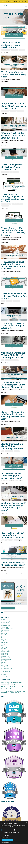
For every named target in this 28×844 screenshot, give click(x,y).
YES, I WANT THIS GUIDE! (8, 607)
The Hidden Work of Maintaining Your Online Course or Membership (13, 384)
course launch (4, 633)
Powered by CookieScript (6, 842)
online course (21, 389)
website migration (5, 676)
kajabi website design (6, 239)
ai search (3, 271)
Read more (9, 828)
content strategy (5, 81)
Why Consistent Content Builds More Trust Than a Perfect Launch (13, 106)
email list (3, 636)
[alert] (14, 832)
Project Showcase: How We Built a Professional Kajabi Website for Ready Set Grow (13, 231)
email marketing (5, 203)
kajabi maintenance (11, 330)
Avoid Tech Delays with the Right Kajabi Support (13, 564)
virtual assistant (4, 673)
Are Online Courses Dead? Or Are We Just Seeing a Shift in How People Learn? (13, 506)
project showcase (5, 205)
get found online (12, 140)
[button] (14, 837)
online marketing (20, 140)
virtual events (4, 674)
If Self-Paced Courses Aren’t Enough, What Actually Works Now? (11, 475)
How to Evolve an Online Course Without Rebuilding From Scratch (13, 446)
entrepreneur (4, 639)
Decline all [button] (20, 840)
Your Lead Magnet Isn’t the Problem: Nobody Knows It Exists (12, 167)
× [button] (26, 822)
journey (3, 644)
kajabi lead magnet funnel (17, 203)
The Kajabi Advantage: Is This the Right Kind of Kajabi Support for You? (13, 355)
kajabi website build (17, 237)
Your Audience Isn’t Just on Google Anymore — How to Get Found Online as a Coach (13, 265)
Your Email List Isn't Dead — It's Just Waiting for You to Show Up (14, 296)
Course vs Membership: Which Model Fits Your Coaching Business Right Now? (13, 415)
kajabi (10, 203)
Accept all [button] (7, 840)
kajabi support (21, 49)
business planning (5, 624)
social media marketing (6, 671)
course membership (12, 421)
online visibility (4, 142)
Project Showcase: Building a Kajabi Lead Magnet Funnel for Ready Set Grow (13, 197)
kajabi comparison (5, 647)
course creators (5, 421)
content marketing (14, 49)
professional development (7, 668)
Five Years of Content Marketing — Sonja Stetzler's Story (11, 45)
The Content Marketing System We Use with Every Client (14, 74)
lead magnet (4, 662)
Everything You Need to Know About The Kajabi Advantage (12, 325)
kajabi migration (4, 653)
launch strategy (20, 110)
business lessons (5, 622)
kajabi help (4, 330)
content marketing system (15, 79)
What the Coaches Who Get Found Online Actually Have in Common (14, 135)
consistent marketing (6, 49)
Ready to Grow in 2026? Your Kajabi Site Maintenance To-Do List (13, 535)
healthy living (4, 642)
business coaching (5, 237)
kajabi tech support (19, 330)
